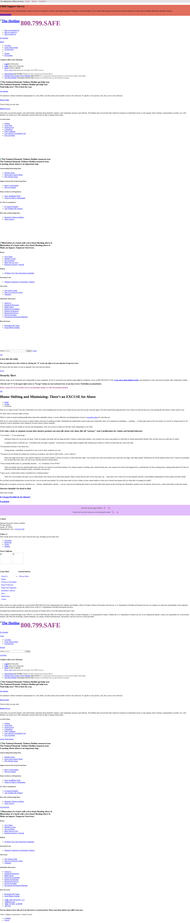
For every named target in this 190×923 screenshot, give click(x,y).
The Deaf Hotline (10, 78)
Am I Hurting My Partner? (13, 209)
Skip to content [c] (10, 32)
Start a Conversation (11, 185)
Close (2, 651)
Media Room (9, 307)
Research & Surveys (11, 313)
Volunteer (7, 294)
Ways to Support (10, 187)
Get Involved (9, 49)
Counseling (8, 129)
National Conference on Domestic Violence (19, 282)
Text (6, 68)
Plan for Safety (4, 100)
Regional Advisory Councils (14, 264)
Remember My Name (11, 326)
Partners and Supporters (8, 588)
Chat (6, 66)
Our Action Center (10, 290)
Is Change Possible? (11, 207)
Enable (28, 1)
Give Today (8, 257)
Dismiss (34, 1)
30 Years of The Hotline (8, 582)
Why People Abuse (11, 177)
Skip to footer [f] (10, 34)
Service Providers (10, 315)
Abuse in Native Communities (14, 198)
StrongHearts (9, 74)
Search (2, 351)
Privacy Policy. (9, 70)
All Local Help (9, 135)
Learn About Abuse (11, 47)
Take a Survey (9, 219)
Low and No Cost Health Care (15, 133)
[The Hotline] (10, 21)
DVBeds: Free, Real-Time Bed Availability (19, 273)
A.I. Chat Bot (4, 91)
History (3, 579)
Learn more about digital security (126, 380)
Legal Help (8, 125)
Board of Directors (7, 585)
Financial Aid (9, 127)
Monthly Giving (10, 259)
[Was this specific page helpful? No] (109, 508)
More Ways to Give (11, 262)
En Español (4, 38)
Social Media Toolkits (12, 327)
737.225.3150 (19, 529)
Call (6, 64)
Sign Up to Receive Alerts (13, 292)
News (3, 593)
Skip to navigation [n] (11, 30)
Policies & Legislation (12, 309)
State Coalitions (9, 131)
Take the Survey (5, 15)
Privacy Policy (24, 576)
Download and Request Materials (16, 317)
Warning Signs (9, 173)
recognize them (92, 417)
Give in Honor (9, 261)
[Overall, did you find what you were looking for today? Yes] (113, 512)
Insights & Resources (11, 305)
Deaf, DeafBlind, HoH (12, 196)
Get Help (7, 45)
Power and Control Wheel (13, 175)
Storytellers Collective (8, 591)
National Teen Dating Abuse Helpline (17, 76)
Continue (7, 918)
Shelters (7, 123)
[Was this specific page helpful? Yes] (104, 508)
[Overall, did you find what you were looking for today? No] (117, 512)
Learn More (42, 1)
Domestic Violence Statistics (14, 217)
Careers (3, 599)
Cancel (6, 920)
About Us (7, 303)
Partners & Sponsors (11, 311)
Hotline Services (5, 108)
